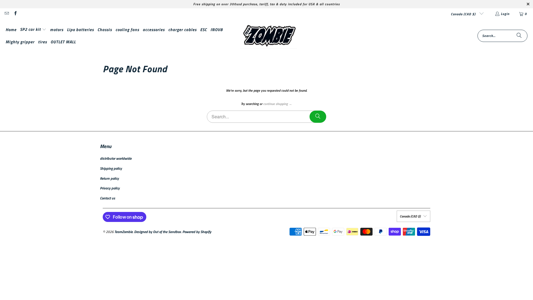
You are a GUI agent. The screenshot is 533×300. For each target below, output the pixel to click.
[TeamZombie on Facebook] (14, 13)
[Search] (519, 36)
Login (505, 13)
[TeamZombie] (268, 35)
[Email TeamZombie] (6, 13)
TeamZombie (123, 231)
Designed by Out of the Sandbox (157, 231)
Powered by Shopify (196, 231)
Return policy (109, 178)
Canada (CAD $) (464, 14)
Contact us (107, 198)
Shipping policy (111, 168)
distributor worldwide (116, 158)
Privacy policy (110, 188)
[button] (33, 29)
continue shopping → (277, 103)
